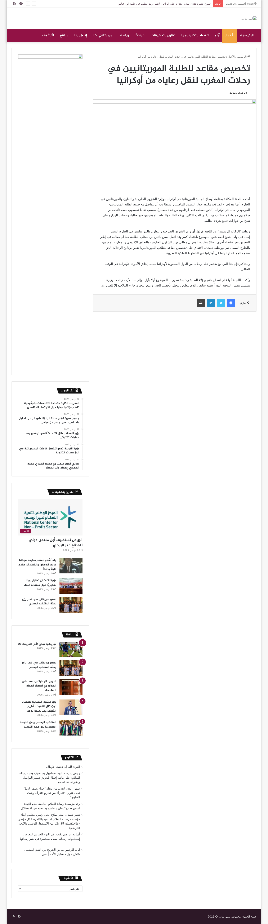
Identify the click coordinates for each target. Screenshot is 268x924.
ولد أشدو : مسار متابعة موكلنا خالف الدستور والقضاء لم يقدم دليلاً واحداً (37, 565)
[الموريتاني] (248, 18)
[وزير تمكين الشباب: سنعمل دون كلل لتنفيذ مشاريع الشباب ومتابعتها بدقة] (70, 707)
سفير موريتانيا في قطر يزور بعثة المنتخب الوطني (39, 601)
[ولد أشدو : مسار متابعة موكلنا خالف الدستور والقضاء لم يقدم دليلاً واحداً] (70, 565)
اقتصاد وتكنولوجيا (195, 35)
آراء (217, 35)
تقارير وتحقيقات (163, 35)
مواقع (64, 35)
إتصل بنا (80, 35)
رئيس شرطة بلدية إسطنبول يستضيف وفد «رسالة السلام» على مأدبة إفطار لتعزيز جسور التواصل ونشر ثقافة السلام (49, 778)
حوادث (140, 35)
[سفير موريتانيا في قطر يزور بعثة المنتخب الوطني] (70, 605)
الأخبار (229, 35)
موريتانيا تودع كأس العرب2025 (37, 644)
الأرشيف (48, 35)
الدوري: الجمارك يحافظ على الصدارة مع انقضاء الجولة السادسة (39, 686)
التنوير (69, 757)
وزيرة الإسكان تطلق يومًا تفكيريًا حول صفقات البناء (40, 583)
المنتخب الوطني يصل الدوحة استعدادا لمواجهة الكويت (37, 724)
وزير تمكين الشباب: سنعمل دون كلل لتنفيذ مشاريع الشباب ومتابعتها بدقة (39, 706)
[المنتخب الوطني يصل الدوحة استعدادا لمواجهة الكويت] (70, 728)
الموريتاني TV (103, 35)
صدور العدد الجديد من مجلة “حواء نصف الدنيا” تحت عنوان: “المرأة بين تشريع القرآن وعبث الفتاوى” (52, 793)
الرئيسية (247, 35)
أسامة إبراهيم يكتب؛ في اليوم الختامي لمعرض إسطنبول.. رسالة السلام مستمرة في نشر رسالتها (49, 839)
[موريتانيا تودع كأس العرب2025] (70, 649)
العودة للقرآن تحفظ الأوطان (63, 766)
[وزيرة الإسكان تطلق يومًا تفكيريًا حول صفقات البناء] (70, 586)
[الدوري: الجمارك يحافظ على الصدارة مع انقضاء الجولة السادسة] (70, 687)
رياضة (124, 35)
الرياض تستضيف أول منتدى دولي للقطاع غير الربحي (55, 542)
